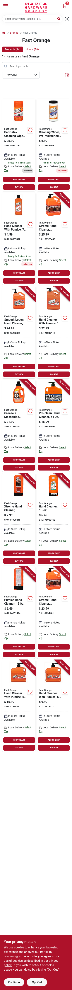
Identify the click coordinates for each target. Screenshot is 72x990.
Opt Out (37, 982)
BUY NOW (19, 187)
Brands (14, 32)
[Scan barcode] (67, 19)
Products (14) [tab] (12, 49)
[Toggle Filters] (67, 75)
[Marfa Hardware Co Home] (36, 8)
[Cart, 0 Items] (64, 6)
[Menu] (5, 5)
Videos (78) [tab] (32, 49)
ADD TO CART (19, 179)
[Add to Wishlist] (30, 130)
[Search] (59, 19)
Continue (14, 982)
